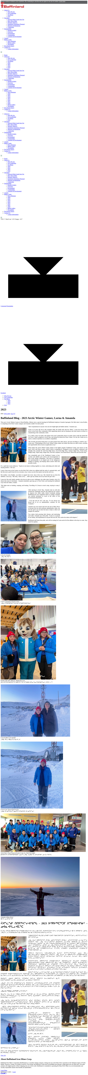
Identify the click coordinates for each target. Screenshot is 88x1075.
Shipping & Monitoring (14, 25)
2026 (9, 94)
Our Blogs (10, 15)
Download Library (9, 46)
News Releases (12, 41)
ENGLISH (7, 413)
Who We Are (11, 11)
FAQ (9, 16)
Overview (10, 32)
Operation (7, 18)
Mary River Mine (12, 21)
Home (5, 55)
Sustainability (7, 29)
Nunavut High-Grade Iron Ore (16, 19)
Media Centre (8, 39)
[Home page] (12, 7)
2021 (9, 101)
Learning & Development (14, 36)
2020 (9, 103)
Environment (11, 33)
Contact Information (13, 49)
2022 (9, 66)
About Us (6, 10)
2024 (9, 63)
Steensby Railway (12, 22)
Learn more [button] (62, 1)
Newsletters (11, 44)
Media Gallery (11, 43)
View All (3, 1055)
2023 (9, 64)
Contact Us (7, 47)
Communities (11, 35)
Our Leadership (12, 13)
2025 (9, 95)
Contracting (11, 27)
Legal (14, 1072)
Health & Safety (12, 30)
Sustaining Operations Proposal (16, 24)
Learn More (4, 1070)
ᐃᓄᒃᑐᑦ (13, 413)
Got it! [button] (2, 3)
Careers (6, 38)
